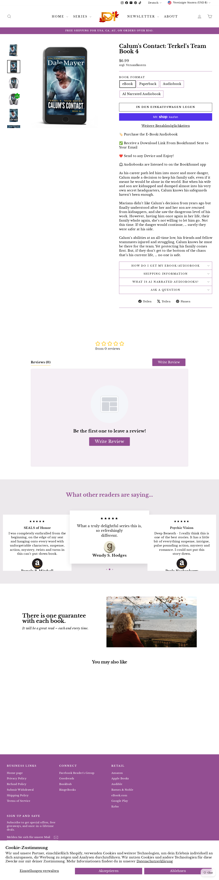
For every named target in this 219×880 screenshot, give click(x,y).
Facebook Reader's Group (76, 773)
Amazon (117, 773)
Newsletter (141, 16)
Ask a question (166, 289)
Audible (116, 784)
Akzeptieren (109, 871)
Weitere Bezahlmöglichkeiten (165, 126)
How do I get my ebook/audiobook (165, 265)
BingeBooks (67, 789)
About (171, 16)
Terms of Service (18, 800)
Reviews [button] (40, 362)
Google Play (119, 800)
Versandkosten (136, 65)
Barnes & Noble (122, 789)
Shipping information (166, 273)
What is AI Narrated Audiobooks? (165, 281)
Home (59, 16)
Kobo (115, 806)
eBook (127, 84)
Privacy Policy (17, 778)
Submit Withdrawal (20, 789)
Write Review (169, 362)
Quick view (31, 717)
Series (81, 16)
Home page (15, 773)
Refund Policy (17, 784)
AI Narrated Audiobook (141, 94)
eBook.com (119, 795)
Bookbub (65, 784)
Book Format (132, 77)
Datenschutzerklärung (155, 861)
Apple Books (120, 778)
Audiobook (172, 84)
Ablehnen (178, 871)
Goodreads (66, 778)
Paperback (147, 84)
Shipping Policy (18, 795)
